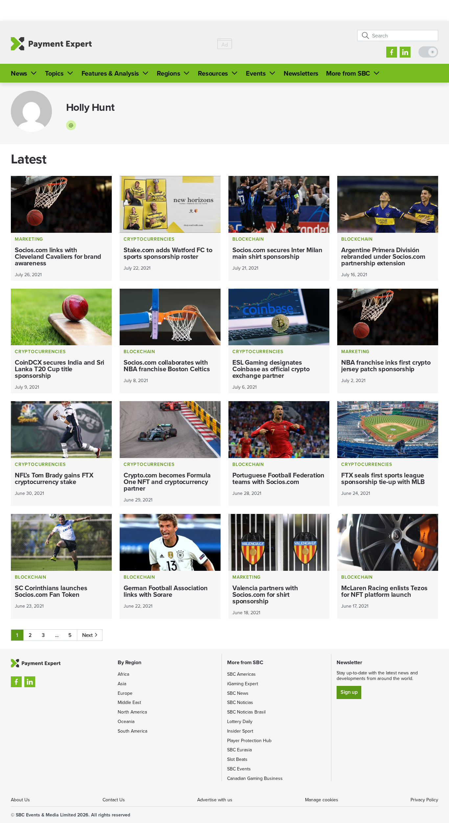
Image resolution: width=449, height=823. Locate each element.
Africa (123, 674)
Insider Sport (240, 731)
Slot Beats (237, 759)
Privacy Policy (424, 799)
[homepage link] (51, 44)
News (19, 73)
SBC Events (239, 768)
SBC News (237, 693)
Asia (122, 683)
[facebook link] (391, 52)
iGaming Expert (242, 683)
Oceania (126, 721)
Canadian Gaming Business (255, 778)
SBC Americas (241, 674)
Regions (168, 73)
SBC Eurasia (239, 749)
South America (132, 731)
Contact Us (114, 799)
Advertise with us (214, 799)
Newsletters (301, 73)
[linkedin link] (405, 52)
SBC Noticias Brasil (246, 712)
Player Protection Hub (249, 740)
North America (132, 712)
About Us (20, 799)
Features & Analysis (110, 73)
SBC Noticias (240, 702)
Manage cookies (321, 799)
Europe (125, 693)
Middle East (129, 702)
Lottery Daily (239, 721)
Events (256, 73)
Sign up (349, 692)
